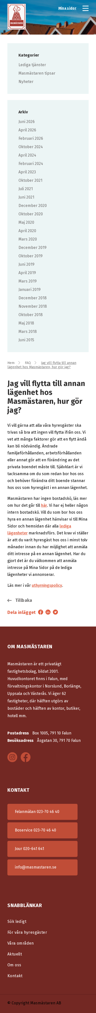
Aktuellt (14, 954)
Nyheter (25, 81)
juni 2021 (26, 197)
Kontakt (15, 975)
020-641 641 (33, 848)
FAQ (28, 363)
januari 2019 (29, 289)
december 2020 (32, 205)
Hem (11, 363)
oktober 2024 (30, 146)
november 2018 (32, 306)
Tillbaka (23, 600)
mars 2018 (27, 331)
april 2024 (27, 155)
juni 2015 (26, 340)
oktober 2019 (30, 256)
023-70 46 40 (48, 811)
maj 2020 (26, 222)
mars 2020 (27, 239)
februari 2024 (30, 163)
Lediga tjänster (32, 64)
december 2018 (32, 298)
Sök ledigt (16, 921)
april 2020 (27, 230)
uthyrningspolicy (47, 585)
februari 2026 (30, 138)
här (44, 505)
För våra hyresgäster (27, 932)
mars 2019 (27, 281)
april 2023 (27, 172)
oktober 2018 (30, 314)
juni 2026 (26, 121)
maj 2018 (26, 323)
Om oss (14, 965)
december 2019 (32, 247)
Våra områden (20, 943)
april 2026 (27, 130)
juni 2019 (26, 264)
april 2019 (27, 272)
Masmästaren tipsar (36, 73)
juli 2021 (25, 188)
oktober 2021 (30, 180)
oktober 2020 (30, 214)
